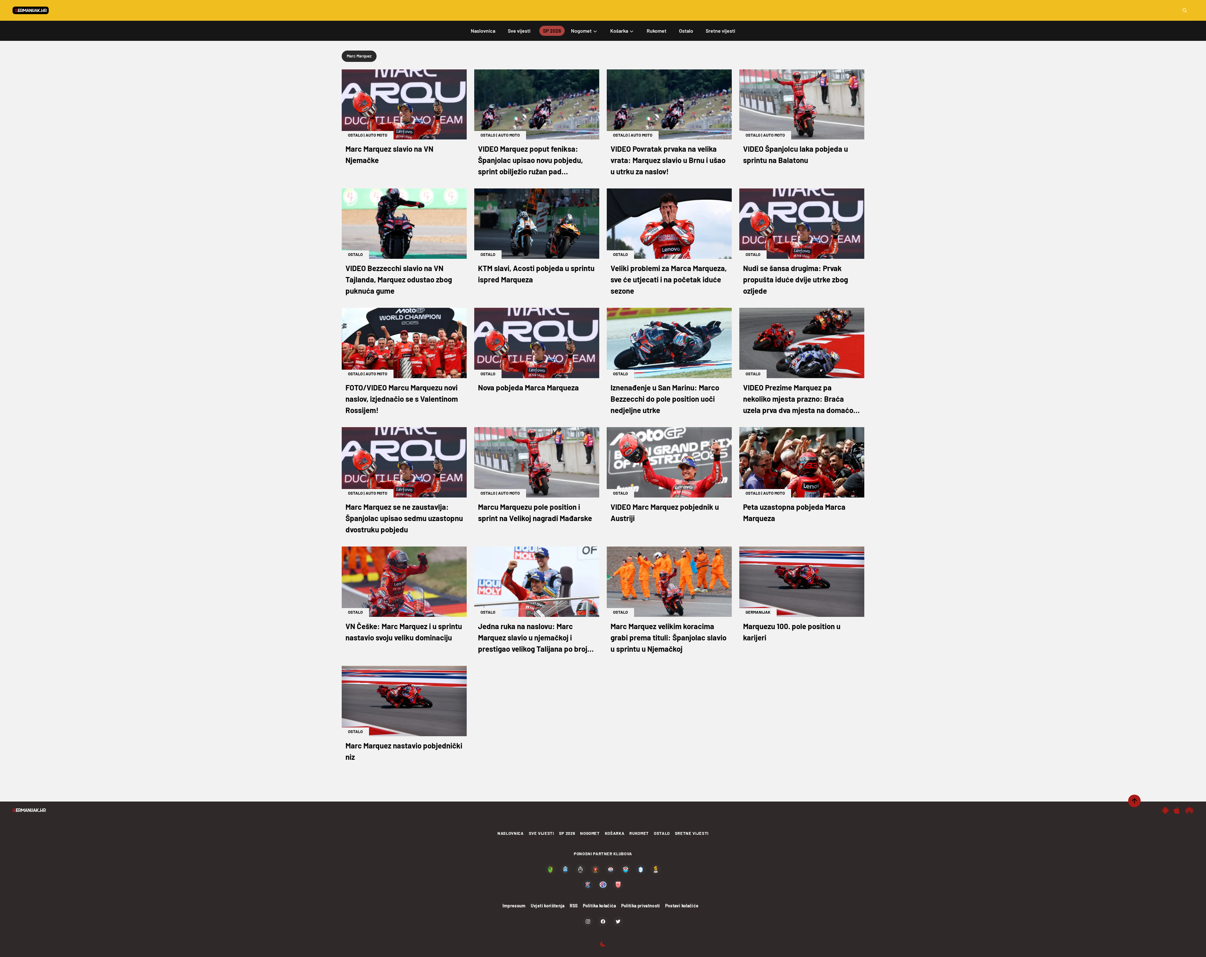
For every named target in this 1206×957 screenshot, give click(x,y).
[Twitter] (618, 921)
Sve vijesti (541, 833)
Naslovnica (510, 833)
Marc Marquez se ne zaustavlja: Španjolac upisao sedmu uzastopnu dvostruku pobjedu (404, 518)
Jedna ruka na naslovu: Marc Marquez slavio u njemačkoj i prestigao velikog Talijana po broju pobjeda (534, 638)
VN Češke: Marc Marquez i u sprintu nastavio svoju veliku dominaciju (403, 632)
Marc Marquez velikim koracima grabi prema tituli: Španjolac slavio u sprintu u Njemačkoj (668, 637)
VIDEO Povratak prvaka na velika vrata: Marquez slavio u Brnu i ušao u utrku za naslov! (668, 160)
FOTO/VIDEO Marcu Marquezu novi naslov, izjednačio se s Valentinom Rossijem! (401, 399)
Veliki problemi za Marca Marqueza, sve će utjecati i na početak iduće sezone (669, 279)
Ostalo (355, 135)
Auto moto (376, 135)
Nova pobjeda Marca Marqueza (528, 387)
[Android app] (1165, 810)
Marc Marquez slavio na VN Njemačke (389, 154)
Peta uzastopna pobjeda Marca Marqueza (794, 512)
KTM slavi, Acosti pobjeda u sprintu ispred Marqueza (536, 274)
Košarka (615, 833)
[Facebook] (603, 921)
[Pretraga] (1184, 10)
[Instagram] (588, 921)
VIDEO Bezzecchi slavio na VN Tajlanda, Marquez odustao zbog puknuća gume (398, 279)
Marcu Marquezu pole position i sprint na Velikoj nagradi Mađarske (535, 512)
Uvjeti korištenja (548, 905)
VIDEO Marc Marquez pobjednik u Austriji (665, 512)
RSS (574, 905)
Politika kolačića (599, 905)
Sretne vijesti (692, 833)
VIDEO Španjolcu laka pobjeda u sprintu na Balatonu (795, 154)
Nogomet (590, 833)
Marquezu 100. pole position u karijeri (791, 632)
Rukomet (639, 833)
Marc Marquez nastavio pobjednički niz (403, 751)
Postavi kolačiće (682, 905)
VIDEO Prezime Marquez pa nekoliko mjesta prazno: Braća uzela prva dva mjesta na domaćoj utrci (799, 399)
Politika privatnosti (640, 905)
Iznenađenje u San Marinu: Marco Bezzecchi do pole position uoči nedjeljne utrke (665, 399)
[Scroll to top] (1134, 801)
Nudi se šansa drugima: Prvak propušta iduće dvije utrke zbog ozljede (795, 279)
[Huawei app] (1189, 810)
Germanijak (758, 612)
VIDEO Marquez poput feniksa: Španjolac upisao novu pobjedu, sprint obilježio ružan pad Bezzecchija (530, 160)
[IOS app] (1177, 810)
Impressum (514, 905)
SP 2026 (567, 833)
